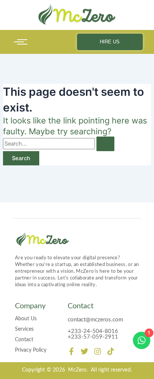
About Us (26, 318)
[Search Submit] (105, 144)
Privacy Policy (30, 350)
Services (24, 329)
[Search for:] (58, 143)
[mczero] (77, 14)
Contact (24, 339)
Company (30, 306)
